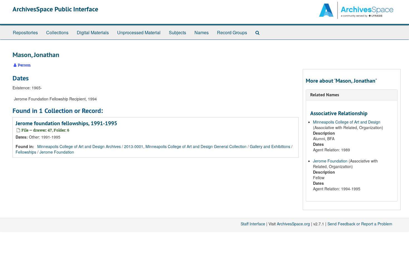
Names (201, 32)
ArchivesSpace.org (293, 223)
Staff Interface (253, 223)
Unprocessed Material (139, 32)
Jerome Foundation (57, 152)
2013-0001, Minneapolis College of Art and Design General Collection (185, 146)
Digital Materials (93, 32)
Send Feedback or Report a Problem (359, 223)
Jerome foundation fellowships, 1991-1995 (66, 123)
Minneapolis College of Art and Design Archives (79, 146)
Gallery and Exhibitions (270, 146)
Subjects (177, 32)
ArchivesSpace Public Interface (55, 9)
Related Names (324, 95)
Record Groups (232, 32)
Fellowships (26, 152)
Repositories (25, 32)
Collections (57, 32)
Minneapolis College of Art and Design (346, 122)
